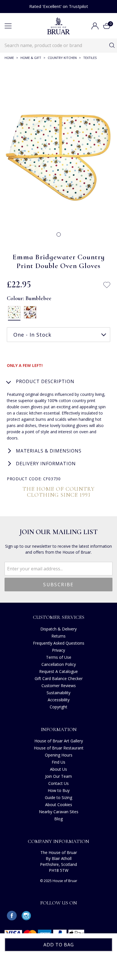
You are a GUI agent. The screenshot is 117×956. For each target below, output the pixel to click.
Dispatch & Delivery (58, 629)
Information (59, 729)
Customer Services (58, 617)
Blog (58, 818)
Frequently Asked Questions (58, 643)
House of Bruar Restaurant (58, 748)
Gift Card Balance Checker (59, 678)
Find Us (58, 762)
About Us (58, 769)
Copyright (58, 706)
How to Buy (59, 790)
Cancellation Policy (58, 664)
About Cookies (58, 804)
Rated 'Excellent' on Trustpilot (58, 6)
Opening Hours (58, 755)
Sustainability (58, 692)
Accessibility (59, 699)
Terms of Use (58, 657)
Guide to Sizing (58, 797)
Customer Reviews (58, 685)
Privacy (58, 650)
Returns (58, 636)
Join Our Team (58, 776)
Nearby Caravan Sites (58, 811)
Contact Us (58, 783)
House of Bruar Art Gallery (58, 740)
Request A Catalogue (58, 671)
